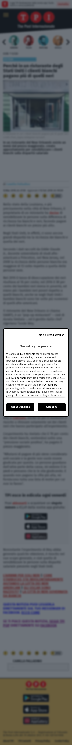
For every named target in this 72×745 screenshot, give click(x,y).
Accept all (51, 406)
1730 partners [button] (27, 354)
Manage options (20, 406)
